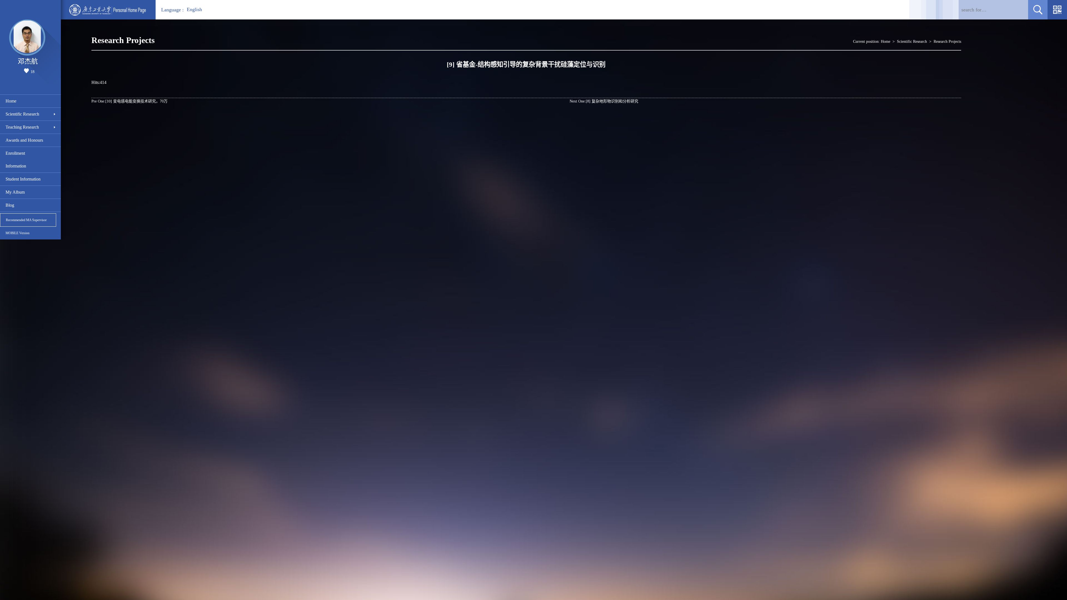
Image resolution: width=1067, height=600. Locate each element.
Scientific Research (22, 114)
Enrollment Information (16, 159)
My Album (15, 192)
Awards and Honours (24, 140)
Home (11, 101)
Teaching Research (22, 127)
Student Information (23, 179)
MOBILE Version (17, 233)
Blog (10, 205)
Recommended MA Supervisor (26, 220)
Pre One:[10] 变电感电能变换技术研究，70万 (129, 101)
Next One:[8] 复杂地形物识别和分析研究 (604, 101)
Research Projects (947, 41)
